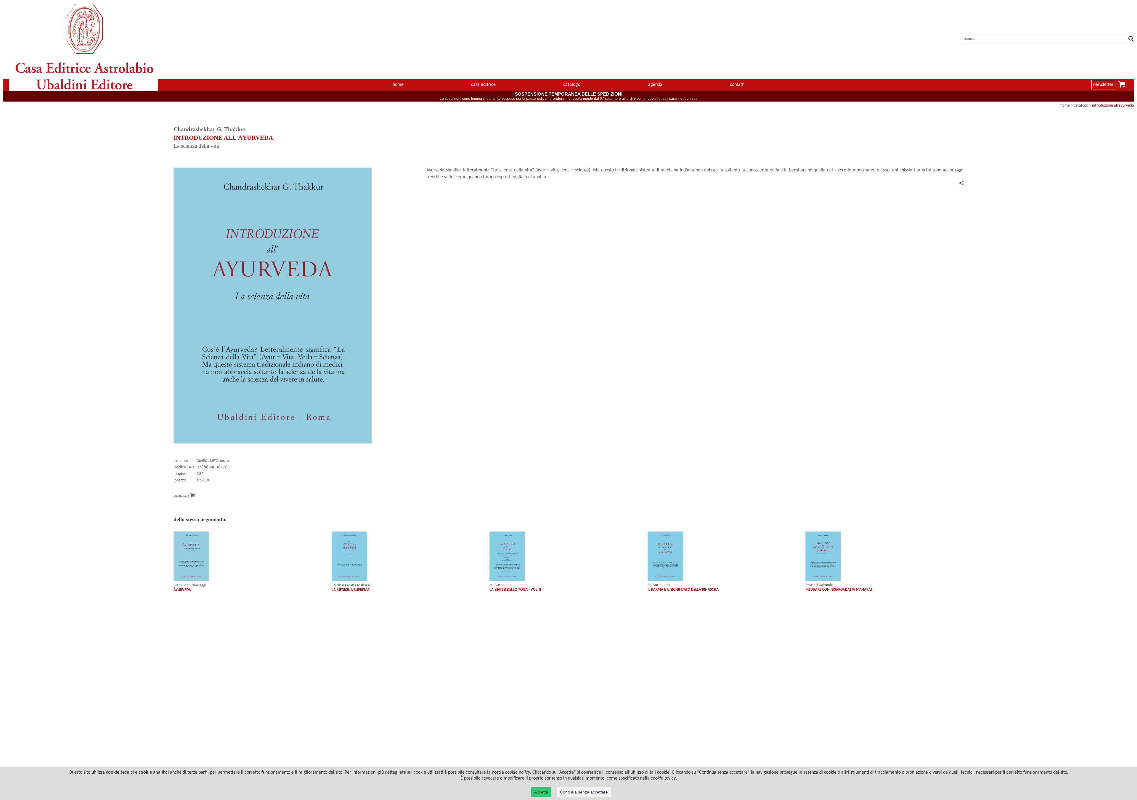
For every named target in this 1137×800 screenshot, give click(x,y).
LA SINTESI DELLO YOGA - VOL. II (515, 590)
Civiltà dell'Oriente (213, 461)
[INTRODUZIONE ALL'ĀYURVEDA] (273, 442)
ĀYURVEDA (182, 590)
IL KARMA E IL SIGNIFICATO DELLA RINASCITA (683, 590)
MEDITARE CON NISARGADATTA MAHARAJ (838, 590)
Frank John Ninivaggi (190, 585)
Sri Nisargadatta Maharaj (351, 585)
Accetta (541, 792)
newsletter (1103, 84)
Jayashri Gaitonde (819, 585)
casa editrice (483, 84)
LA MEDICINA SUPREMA (351, 590)
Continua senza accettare (584, 792)
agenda (655, 84)
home (398, 84)
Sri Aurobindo (500, 585)
